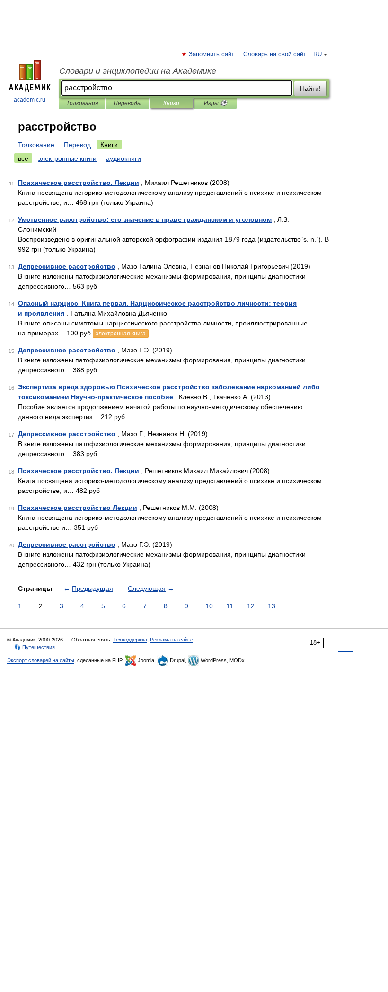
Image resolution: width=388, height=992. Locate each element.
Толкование (36, 145)
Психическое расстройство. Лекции (78, 182)
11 (229, 606)
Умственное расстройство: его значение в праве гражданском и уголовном (145, 219)
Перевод (77, 145)
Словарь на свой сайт (274, 54)
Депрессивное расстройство (66, 266)
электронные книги (67, 158)
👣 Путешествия (34, 647)
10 (209, 606)
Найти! (310, 88)
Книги (171, 103)
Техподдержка (130, 639)
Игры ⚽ (215, 103)
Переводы (127, 103)
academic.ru (29, 100)
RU (317, 54)
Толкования (82, 103)
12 (251, 606)
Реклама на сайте (171, 639)
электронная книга (121, 333)
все (23, 158)
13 (271, 606)
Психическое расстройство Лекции (77, 507)
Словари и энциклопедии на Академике (137, 71)
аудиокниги (123, 158)
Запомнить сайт (212, 54)
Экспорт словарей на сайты (40, 660)
